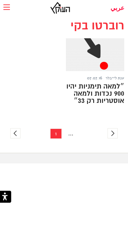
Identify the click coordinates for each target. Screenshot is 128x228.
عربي (118, 8)
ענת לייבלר (114, 78)
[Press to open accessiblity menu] (5, 197)
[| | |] (6, 7)
